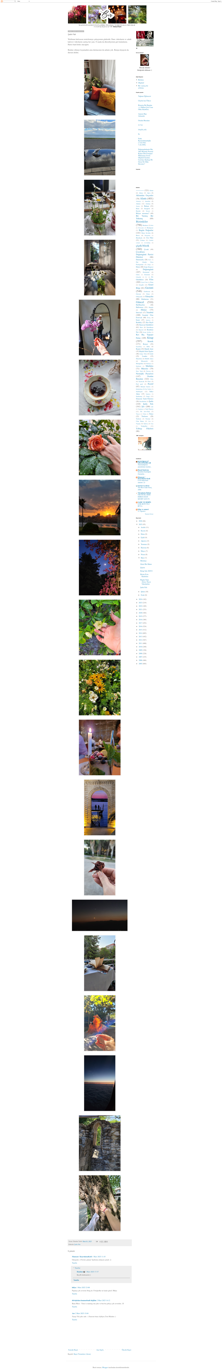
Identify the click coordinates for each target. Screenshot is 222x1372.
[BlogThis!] (102, 1241)
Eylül (143, 537)
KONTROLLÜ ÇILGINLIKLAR (144, 462)
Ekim (143, 534)
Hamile (151, 307)
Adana (141, 193)
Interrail (139, 312)
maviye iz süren (143, 485)
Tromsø (147, 419)
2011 (141, 643)
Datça (149, 264)
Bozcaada (141, 228)
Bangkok (147, 208)
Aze (73, 1313)
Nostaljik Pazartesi (144, 373)
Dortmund (146, 272)
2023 (141, 602)
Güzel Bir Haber (146, 564)
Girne (148, 294)
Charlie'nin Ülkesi (144, 100)
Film (151, 279)
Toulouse (145, 416)
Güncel (140, 302)
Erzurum (147, 274)
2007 (141, 657)
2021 (141, 609)
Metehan (143, 561)
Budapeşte (150, 228)
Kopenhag (139, 346)
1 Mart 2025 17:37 (92, 1272)
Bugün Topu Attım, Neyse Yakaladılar (145, 582)
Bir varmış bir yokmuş (143, 87)
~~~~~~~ (140, 190)
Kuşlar (138, 349)
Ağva (148, 193)
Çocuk (146, 249)
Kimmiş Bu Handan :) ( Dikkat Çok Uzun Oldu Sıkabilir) (145, 107)
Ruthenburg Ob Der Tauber (143, 389)
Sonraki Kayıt (73, 1350)
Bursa (138, 235)
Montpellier (139, 363)
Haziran (144, 547)
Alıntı (143, 198)
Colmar (142, 240)
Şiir (143, 406)
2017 (141, 623)
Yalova (146, 424)
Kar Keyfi (149, 322)
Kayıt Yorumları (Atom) (82, 1354)
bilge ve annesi (143, 509)
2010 (141, 646)
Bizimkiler (142, 221)
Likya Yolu (143, 354)
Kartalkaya (150, 327)
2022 (141, 606)
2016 (141, 626)
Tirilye (144, 414)
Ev (146, 277)
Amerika (147, 201)
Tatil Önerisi (149, 409)
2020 (141, 613)
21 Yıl (140, 125)
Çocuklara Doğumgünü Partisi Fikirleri (144, 254)
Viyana (138, 424)
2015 (141, 630)
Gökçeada (139, 296)
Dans (149, 260)
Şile (152, 407)
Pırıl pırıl (139, 384)
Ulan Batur (140, 421)
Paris (149, 381)
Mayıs (143, 551)
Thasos (138, 414)
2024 (141, 599)
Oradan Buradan (144, 120)
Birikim (141, 80)
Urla (149, 421)
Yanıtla (74, 1263)
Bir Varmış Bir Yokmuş (144, 217)
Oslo (151, 379)
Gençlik (141, 285)
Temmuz (144, 544)
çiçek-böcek (142, 245)
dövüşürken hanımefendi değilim (84, 1300)
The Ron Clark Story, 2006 (145, 488)
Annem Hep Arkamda (142, 115)
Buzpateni (147, 235)
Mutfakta (149, 366)
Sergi (148, 396)
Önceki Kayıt (126, 1350)
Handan (80, 1271)
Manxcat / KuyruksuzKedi (82, 1256)
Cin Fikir (149, 238)
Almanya (138, 201)
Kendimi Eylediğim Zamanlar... (144, 473)
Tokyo (151, 414)
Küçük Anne (149, 349)
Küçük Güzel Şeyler (146, 351)
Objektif (141, 83)
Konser (145, 344)
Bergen (148, 211)
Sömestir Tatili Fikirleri (144, 399)
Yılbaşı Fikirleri (144, 428)
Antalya (148, 204)
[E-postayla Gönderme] (96, 1241)
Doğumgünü (148, 269)
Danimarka (140, 259)
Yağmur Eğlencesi (144, 96)
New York (139, 371)
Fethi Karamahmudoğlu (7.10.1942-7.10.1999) (144, 141)
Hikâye (144, 309)
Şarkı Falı (77, 1244)
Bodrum (145, 225)
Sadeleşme (139, 391)
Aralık (143, 527)
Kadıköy (139, 322)
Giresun (138, 294)
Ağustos (144, 541)
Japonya (148, 320)
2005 (141, 663)
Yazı (152, 424)
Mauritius (139, 359)
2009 (141, 650)
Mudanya (148, 363)
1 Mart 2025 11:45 (99, 1256)
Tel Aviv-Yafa (145, 411)
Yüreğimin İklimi (144, 493)
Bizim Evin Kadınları (144, 575)
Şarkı (151, 401)
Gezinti (149, 287)
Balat (137, 208)
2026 (141, 521)
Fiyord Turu (144, 282)
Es (139, 134)
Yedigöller (144, 426)
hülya (74, 1287)
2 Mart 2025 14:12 (103, 1300)
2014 (141, 633)
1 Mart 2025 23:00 (83, 1287)
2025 (141, 524)
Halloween (139, 307)
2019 (141, 616)
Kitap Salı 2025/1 (146, 571)
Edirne (138, 274)
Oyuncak (141, 381)
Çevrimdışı (147, 243)
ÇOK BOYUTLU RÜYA (144, 505)
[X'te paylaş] (103, 1241)
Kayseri (141, 330)
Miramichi (144, 361)
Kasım (143, 530)
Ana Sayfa (100, 1350)
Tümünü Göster (149, 514)
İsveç (148, 317)
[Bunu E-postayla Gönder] (100, 1241)
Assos (138, 206)
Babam (146, 206)
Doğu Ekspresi (148, 267)
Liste (151, 354)
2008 (141, 653)
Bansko (138, 211)
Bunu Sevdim (146, 233)
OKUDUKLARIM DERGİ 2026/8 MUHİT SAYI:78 (144, 497)
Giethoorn (147, 291)
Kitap (150, 337)
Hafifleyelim (140, 305)
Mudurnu (138, 366)
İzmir (138, 320)
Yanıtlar (77, 1268)
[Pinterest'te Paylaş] (107, 1241)
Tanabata (140, 409)
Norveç (148, 371)
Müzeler (144, 368)
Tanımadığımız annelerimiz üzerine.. (144, 465)
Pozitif (150, 383)
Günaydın (149, 296)
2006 (141, 660)
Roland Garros (145, 387)
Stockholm (142, 401)
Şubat (143, 591)
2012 (141, 640)
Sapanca (148, 394)
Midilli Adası (149, 359)
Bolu (152, 225)
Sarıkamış (139, 396)
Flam (151, 282)
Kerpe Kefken (147, 332)
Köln (148, 346)
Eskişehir (138, 277)
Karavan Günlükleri (146, 325)
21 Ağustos (141, 511)
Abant (151, 190)
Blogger (105, 1367)
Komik (150, 341)
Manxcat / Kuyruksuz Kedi (144, 478)
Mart (143, 558)
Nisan (143, 554)
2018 (141, 619)
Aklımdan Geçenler (144, 195)
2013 (141, 636)
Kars (141, 327)
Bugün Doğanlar (146, 230)
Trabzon (138, 419)
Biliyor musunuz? (142, 213)
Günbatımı (145, 299)
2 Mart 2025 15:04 (81, 1313)
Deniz (138, 267)
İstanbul (150, 312)
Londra (144, 356)
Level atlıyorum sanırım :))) (143, 481)
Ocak (143, 595)
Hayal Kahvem (143, 470)
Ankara (138, 204)
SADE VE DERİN (144, 502)
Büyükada (139, 238)
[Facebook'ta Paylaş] (105, 1241)
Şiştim (142, 567)
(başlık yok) (142, 129)
